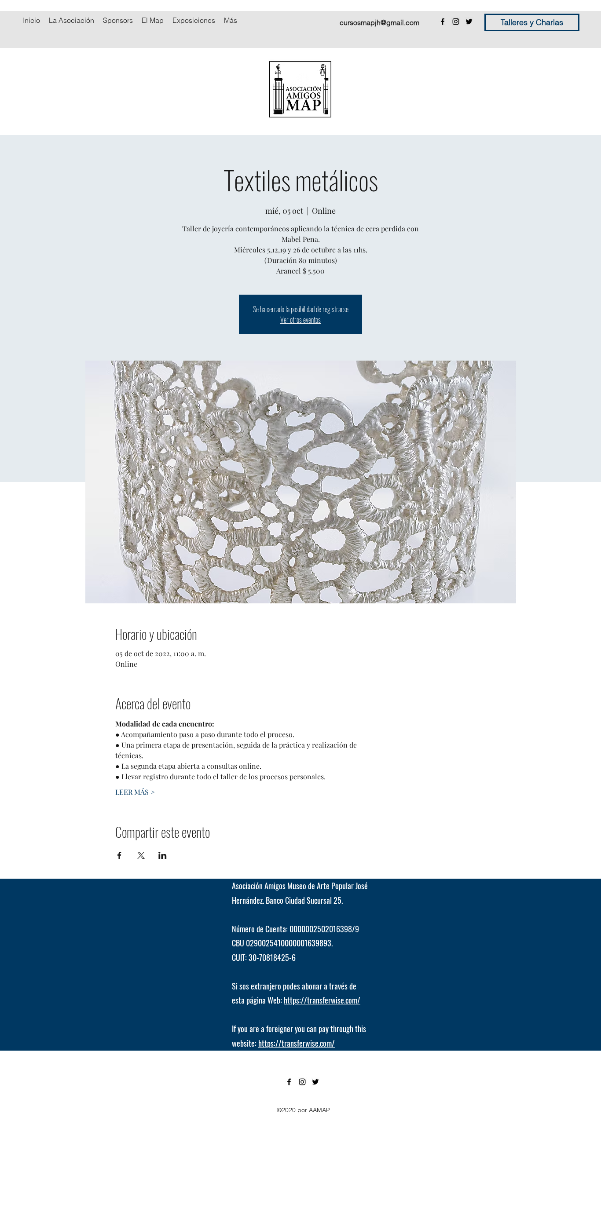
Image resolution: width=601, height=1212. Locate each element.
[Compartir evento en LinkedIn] (162, 855)
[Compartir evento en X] (141, 855)
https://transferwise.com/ (322, 1000)
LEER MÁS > (135, 791)
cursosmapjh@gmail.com (379, 22)
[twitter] (469, 21)
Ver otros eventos (300, 319)
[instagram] (455, 21)
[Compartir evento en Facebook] (119, 855)
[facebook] (442, 21)
